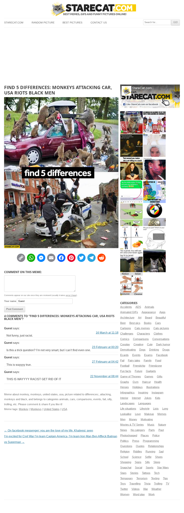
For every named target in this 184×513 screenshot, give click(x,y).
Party (152, 430)
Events (136, 355)
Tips (165, 478)
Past (161, 430)
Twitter (124, 489)
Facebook (162, 355)
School (124, 456)
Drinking (154, 349)
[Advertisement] (92, 54)
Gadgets (151, 371)
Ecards (124, 355)
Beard (148, 317)
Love (138, 414)
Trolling (158, 483)
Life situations (128, 408)
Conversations (160, 339)
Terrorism (142, 478)
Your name (10, 301)
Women (124, 494)
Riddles (137, 451)
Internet (136, 398)
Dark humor (163, 344)
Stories (134, 473)
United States (51, 409)
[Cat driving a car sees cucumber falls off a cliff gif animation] (154, 261)
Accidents (126, 307)
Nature (162, 424)
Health (158, 382)
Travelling (135, 483)
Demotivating (128, 349)
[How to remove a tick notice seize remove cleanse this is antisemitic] (131, 284)
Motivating (147, 419)
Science (136, 456)
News (123, 430)
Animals (149, 307)
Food (158, 360)
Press (135, 440)
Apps (162, 312)
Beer (123, 323)
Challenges (126, 333)
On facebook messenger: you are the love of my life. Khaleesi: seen (48, 430)
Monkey (23, 409)
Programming (151, 440)
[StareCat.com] (92, 9)
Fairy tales (134, 360)
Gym (136, 382)
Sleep (156, 462)
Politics (124, 440)
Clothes (158, 333)
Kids (157, 398)
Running (150, 451)
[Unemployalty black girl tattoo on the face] (154, 168)
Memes (161, 414)
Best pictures (72, 22)
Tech (157, 473)
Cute (150, 344)
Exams (148, 355)
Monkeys (36, 409)
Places (145, 435)
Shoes (159, 456)
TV (167, 483)
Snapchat (125, 467)
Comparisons (141, 339)
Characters (143, 333)
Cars (158, 323)
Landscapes (127, 403)
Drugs (166, 349)
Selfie (148, 456)
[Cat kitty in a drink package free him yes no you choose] (131, 122)
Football (124, 365)
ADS (138, 307)
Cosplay (125, 344)
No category (138, 430)
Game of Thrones (130, 376)
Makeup (149, 414)
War (145, 489)
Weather (156, 489)
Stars (123, 473)
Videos (136, 489)
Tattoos (146, 473)
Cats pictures (161, 328)
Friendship (139, 365)
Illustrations (153, 387)
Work (151, 494)
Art (139, 317)
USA (64, 409)
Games (148, 376)
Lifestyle (145, 408)
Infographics (127, 392)
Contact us (99, 22)
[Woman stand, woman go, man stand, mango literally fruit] (131, 238)
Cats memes (142, 328)
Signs (138, 462)
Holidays (137, 387)
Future (138, 371)
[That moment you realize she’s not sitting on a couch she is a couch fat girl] (131, 168)
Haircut (146, 382)
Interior (124, 398)
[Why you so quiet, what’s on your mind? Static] (154, 238)
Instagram (158, 392)
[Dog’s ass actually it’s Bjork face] (154, 145)
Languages (144, 403)
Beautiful (161, 317)
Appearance (149, 312)
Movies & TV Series (132, 424)
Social (138, 467)
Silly (147, 462)
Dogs (142, 349)
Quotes (140, 446)
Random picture (43, 22)
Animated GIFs (129, 312)
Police (156, 435)
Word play (139, 494)
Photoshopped (128, 435)
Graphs (124, 382)
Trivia (147, 483)
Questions (126, 446)
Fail (122, 360)
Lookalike (125, 414)
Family (148, 360)
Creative (138, 344)
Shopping (125, 462)
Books (147, 323)
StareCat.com (13, 22)
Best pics (134, 323)
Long (165, 408)
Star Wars (163, 467)
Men (122, 419)
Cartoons (125, 328)
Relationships (156, 446)
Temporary (126, 478)
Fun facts (125, 371)
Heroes (124, 387)
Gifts (159, 376)
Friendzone (155, 365)
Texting (155, 478)
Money (133, 419)
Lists (156, 408)
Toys (123, 483)
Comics (124, 339)
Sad (161, 451)
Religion (125, 451)
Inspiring (143, 392)
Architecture (127, 317)
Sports (149, 467)
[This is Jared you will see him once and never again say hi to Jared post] (131, 261)
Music (151, 424)
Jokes (147, 398)
